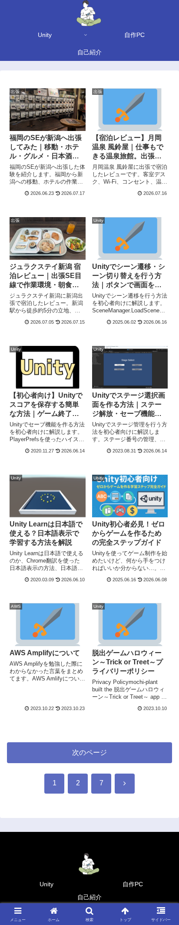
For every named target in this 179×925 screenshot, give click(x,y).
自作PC (133, 884)
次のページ (89, 752)
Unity (46, 884)
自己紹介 (89, 897)
